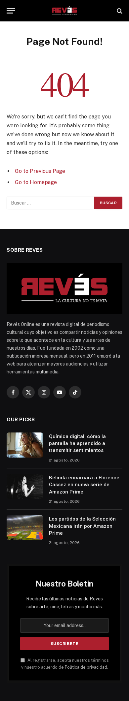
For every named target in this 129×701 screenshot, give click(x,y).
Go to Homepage (36, 182)
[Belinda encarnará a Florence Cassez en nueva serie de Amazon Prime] (25, 486)
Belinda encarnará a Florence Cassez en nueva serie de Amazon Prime (84, 485)
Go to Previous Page (40, 171)
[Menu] (11, 10)
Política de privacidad (86, 667)
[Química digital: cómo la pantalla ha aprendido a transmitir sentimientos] (25, 445)
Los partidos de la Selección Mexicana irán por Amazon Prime (82, 526)
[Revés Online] (64, 10)
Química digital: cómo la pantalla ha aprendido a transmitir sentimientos (77, 443)
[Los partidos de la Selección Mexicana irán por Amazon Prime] (25, 527)
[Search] (118, 10)
